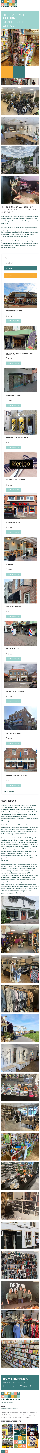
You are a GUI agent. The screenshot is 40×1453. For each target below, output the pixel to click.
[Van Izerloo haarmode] (20, 464)
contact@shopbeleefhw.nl (9, 1409)
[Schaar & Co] (20, 549)
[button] (38, 3)
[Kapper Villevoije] (20, 380)
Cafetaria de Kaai (13, 733)
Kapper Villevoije (13, 395)
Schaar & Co (11, 564)
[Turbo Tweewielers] (20, 295)
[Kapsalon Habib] (20, 633)
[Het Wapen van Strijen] (20, 676)
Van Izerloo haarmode (15, 480)
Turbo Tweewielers (14, 311)
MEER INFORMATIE (13, 321)
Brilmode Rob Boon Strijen (17, 438)
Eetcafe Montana (13, 522)
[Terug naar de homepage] (9, 3)
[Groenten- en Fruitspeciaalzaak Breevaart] (20, 338)
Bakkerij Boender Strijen (16, 775)
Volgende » (11, 791)
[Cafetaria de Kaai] (20, 718)
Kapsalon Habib (12, 649)
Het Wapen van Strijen (15, 691)
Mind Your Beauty (13, 606)
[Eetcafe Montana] (20, 507)
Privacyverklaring (7, 1402)
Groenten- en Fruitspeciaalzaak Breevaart (19, 354)
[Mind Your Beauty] (20, 591)
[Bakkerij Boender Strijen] (20, 760)
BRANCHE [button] (9, 275)
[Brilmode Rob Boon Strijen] (20, 422)
